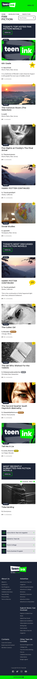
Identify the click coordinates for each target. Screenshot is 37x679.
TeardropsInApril (9, 192)
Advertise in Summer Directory (26, 596)
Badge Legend (24, 659)
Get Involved (23, 628)
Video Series (23, 657)
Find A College (11, 545)
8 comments (7, 236)
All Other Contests (7, 647)
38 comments (7, 337)
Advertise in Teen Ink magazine (26, 583)
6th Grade (6, 63)
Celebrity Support (6, 589)
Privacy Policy (5, 597)
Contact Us (5, 584)
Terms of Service (6, 599)
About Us (4, 582)
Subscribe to (17, 532)
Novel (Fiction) (14, 14)
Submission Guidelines (26, 620)
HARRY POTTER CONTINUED (16, 188)
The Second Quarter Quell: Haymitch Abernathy (14, 407)
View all (8, 32)
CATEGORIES (17, 677)
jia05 (5, 114)
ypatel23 (6, 231)
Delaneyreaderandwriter (12, 372)
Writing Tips (23, 625)
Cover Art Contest (7, 642)
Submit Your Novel (25, 618)
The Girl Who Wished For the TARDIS (15, 367)
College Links (23, 647)
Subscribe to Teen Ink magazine (26, 632)
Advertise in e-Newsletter (27, 601)
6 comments (7, 159)
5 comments (7, 79)
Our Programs (5, 587)
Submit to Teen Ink (13, 539)
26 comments (7, 377)
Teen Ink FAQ (5, 594)
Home (3, 14)
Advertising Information (26, 587)
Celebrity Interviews (7, 592)
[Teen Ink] (9, 5)
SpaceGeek (7, 67)
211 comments (8, 198)
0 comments (7, 514)
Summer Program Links (26, 644)
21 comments (7, 418)
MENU (29, 5)
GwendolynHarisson (10, 412)
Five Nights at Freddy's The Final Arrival (17, 149)
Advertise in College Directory (25, 591)
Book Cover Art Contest (8, 645)
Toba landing (8, 507)
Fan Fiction (26, 14)
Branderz (6, 331)
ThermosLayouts (9, 154)
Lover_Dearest (8, 450)
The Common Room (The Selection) (14, 109)
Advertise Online (24, 599)
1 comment (6, 119)
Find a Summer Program (15, 551)
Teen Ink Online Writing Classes (26, 651)
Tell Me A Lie (8, 446)
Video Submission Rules (26, 623)
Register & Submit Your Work (26, 615)
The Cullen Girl (9, 327)
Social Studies (8, 226)
